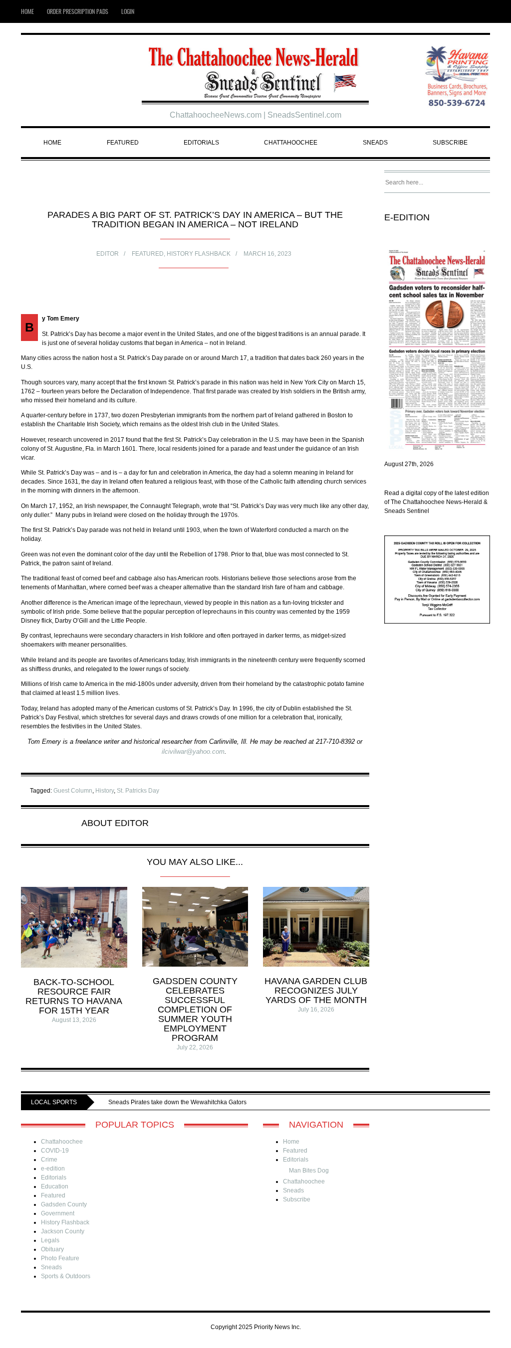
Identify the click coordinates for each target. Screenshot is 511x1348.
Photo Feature (60, 1258)
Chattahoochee (290, 142)
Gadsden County (64, 1204)
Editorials (201, 142)
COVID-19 (55, 1150)
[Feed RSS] (470, 11)
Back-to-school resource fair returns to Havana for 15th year (73, 996)
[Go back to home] (255, 69)
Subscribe (450, 142)
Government (57, 1213)
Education (54, 1186)
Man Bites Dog (309, 1170)
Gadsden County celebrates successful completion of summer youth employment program (195, 1009)
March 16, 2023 (267, 253)
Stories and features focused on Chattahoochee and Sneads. (242, 1102)
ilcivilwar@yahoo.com (193, 751)
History (104, 790)
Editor (107, 253)
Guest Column (72, 790)
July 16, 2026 (316, 1009)
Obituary (52, 1249)
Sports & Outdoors (65, 1276)
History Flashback (199, 253)
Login (127, 11)
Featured (123, 142)
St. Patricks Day (138, 790)
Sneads (375, 142)
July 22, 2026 (195, 1047)
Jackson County (62, 1231)
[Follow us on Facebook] (485, 11)
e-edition (53, 1168)
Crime (49, 1159)
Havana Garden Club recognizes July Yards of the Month (315, 990)
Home (27, 11)
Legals (50, 1240)
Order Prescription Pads (77, 11)
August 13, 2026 (74, 1019)
